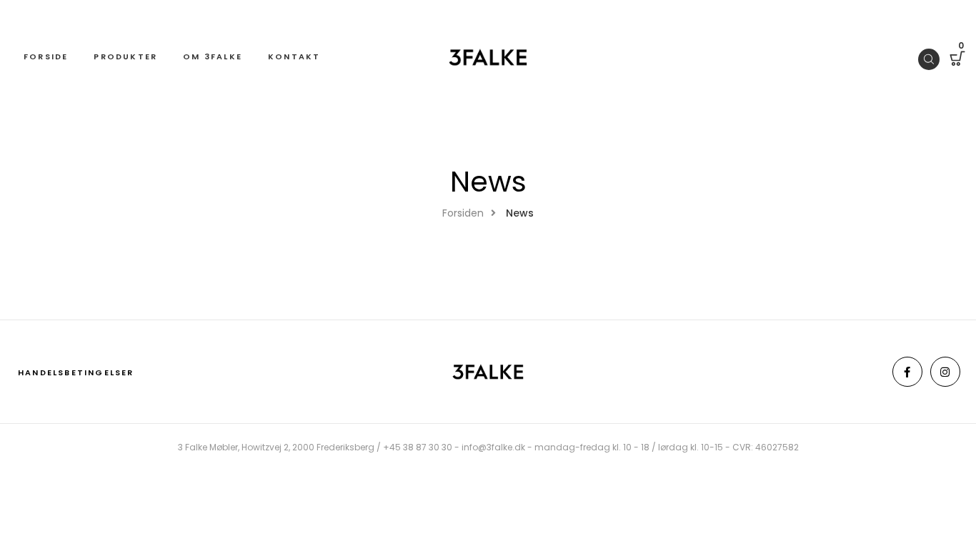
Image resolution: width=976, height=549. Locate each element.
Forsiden (463, 213)
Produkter (125, 56)
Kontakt (294, 56)
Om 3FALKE (212, 56)
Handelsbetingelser (76, 372)
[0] (957, 60)
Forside (46, 56)
